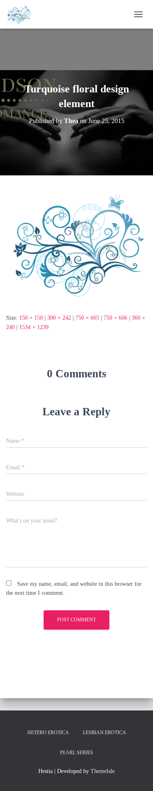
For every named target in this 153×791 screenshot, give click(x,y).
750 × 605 (87, 318)
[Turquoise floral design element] (76, 244)
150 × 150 (31, 318)
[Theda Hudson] (22, 14)
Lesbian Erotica (104, 732)
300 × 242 (59, 318)
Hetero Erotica (48, 732)
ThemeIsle (103, 771)
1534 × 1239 (34, 327)
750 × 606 (115, 318)
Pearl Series (76, 752)
